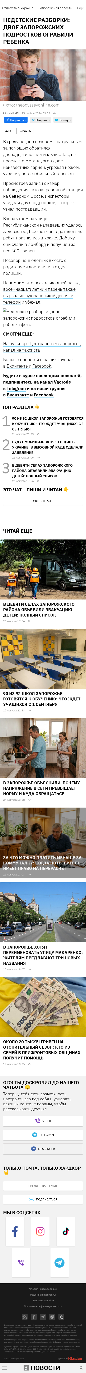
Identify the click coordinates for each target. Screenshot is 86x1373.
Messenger (46, 1149)
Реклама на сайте (43, 1300)
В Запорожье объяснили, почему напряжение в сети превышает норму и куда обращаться (41, 788)
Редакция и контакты (43, 1294)
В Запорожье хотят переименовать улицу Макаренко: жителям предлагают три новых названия (43, 955)
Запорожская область (55, 8)
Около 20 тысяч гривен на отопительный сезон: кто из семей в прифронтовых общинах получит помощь (41, 1050)
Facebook (41, 366)
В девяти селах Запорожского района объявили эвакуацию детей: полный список (42, 470)
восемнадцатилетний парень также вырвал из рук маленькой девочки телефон (39, 295)
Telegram (16, 388)
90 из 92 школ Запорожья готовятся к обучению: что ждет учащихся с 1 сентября (48, 424)
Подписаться (46, 1199)
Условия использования (42, 1288)
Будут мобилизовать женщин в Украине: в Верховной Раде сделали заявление (47, 447)
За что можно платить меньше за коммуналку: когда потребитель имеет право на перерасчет (42, 863)
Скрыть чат (43, 501)
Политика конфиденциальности (43, 1306)
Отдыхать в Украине (17, 8)
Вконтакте (18, 366)
